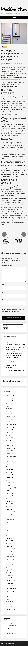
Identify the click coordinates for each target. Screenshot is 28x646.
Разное (4, 47)
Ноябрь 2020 (10, 551)
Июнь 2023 (9, 496)
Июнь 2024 (9, 464)
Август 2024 (10, 459)
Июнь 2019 (9, 596)
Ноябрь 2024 (10, 451)
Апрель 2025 (10, 438)
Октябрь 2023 (10, 485)
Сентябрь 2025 (11, 424)
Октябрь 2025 (10, 422)
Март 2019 (9, 601)
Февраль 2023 (10, 506)
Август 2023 (10, 490)
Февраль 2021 (10, 543)
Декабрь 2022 (10, 512)
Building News (14, 8)
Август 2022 (10, 522)
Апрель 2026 (10, 406)
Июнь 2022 (9, 527)
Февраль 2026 (10, 411)
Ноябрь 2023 (10, 482)
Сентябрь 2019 (11, 588)
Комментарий (7, 265)
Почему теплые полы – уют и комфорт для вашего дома (18, 241)
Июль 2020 (9, 562)
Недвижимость (11, 625)
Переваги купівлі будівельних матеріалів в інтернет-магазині (6, 242)
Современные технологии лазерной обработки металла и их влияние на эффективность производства (14, 363)
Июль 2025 (9, 430)
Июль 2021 (9, 530)
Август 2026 (10, 395)
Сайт (3, 300)
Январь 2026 (10, 414)
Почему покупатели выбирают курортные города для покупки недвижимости (16, 342)
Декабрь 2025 (10, 416)
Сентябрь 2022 (11, 519)
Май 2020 (9, 567)
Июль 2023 (9, 493)
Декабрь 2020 (10, 549)
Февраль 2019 (10, 604)
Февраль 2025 (10, 443)
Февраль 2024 (10, 475)
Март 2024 (9, 472)
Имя (4, 284)
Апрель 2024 (10, 469)
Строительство (11, 633)
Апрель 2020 (10, 570)
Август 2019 (10, 591)
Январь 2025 (10, 445)
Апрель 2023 (10, 501)
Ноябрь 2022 (10, 514)
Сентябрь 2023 (11, 488)
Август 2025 (10, 427)
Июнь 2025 (9, 432)
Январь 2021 (10, 546)
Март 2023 (9, 504)
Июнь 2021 (9, 533)
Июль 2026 (9, 398)
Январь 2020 (10, 578)
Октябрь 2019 (10, 586)
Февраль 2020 (10, 575)
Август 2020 (10, 559)
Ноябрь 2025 (10, 419)
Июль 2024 (9, 461)
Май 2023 (9, 498)
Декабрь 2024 (10, 448)
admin (8, 63)
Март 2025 (9, 440)
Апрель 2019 (10, 599)
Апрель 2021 (10, 538)
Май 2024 (9, 467)
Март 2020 (9, 572)
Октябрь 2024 (10, 453)
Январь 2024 (10, 477)
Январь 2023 (10, 509)
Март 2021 (9, 541)
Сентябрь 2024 (11, 456)
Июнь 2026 (9, 401)
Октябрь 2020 (10, 554)
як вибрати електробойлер (9, 79)
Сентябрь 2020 (11, 556)
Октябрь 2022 (10, 517)
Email (4, 292)
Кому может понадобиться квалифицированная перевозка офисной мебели (15, 349)
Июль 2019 (9, 593)
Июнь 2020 (9, 564)
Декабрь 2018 (10, 609)
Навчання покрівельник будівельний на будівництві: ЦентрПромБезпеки (15, 355)
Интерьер (9, 623)
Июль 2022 (9, 525)
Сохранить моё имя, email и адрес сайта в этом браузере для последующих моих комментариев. (13, 311)
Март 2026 (9, 408)
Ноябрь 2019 (10, 583)
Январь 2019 (10, 607)
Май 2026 (9, 403)
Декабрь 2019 (10, 580)
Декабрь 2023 (10, 480)
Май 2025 (9, 435)
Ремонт (8, 631)
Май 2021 (9, 535)
